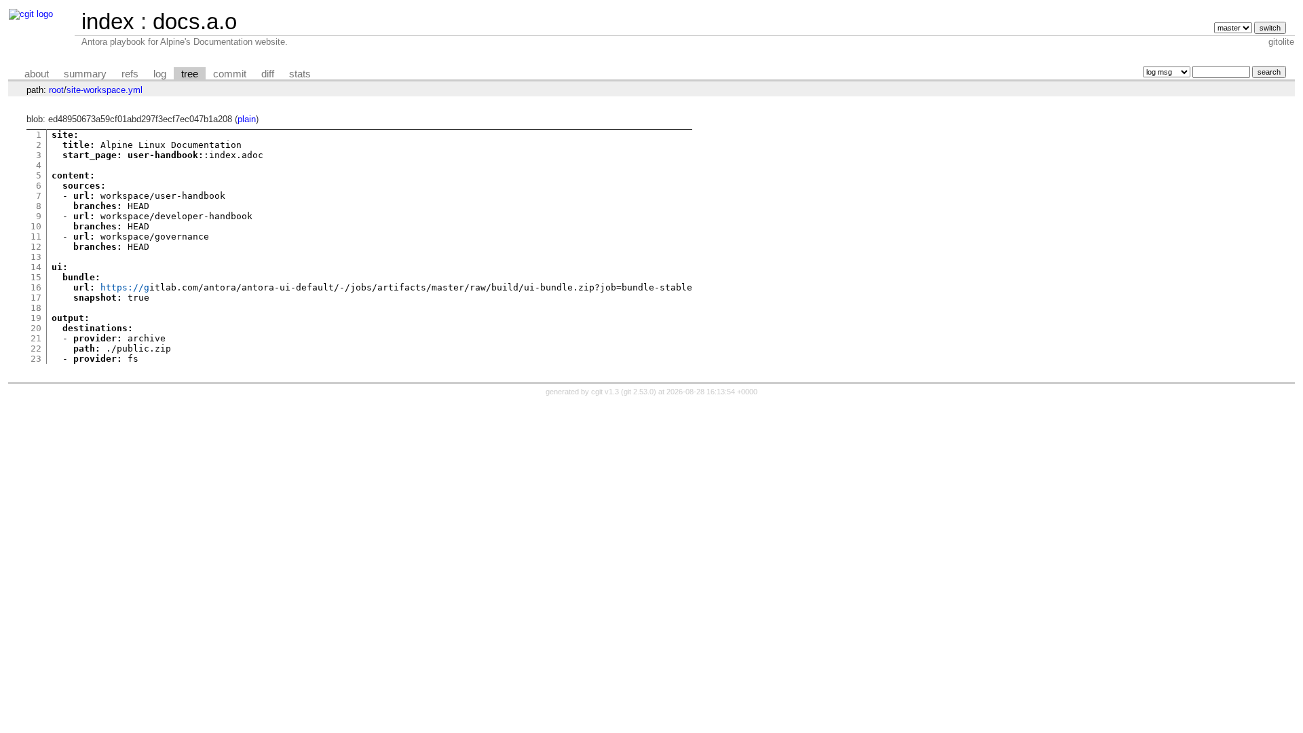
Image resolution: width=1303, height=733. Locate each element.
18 (36, 308)
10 (36, 226)
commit (229, 74)
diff (267, 74)
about (36, 74)
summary (85, 74)
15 (36, 277)
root (56, 90)
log (159, 74)
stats (300, 74)
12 (36, 247)
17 (36, 298)
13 (36, 257)
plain (247, 119)
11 (36, 236)
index (107, 21)
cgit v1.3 (605, 392)
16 (36, 287)
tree (189, 74)
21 (36, 338)
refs (129, 74)
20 (36, 328)
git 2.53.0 (639, 392)
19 (36, 318)
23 (36, 359)
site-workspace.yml (105, 90)
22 (36, 348)
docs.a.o (195, 21)
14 (36, 267)
